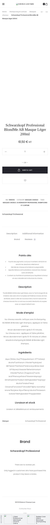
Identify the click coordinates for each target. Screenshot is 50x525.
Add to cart (27, 170)
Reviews (30, 239)
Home (4, 12)
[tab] (11, 234)
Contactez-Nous (25, 509)
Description (11, 233)
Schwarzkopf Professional (27, 203)
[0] (46, 4)
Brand (17, 239)
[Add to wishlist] (25, 180)
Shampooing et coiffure (18, 12)
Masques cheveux (31, 200)
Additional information (33, 233)
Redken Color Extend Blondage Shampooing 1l (41, 520)
